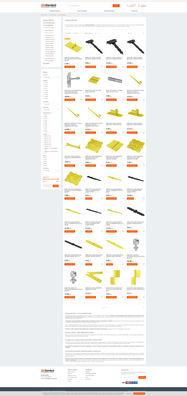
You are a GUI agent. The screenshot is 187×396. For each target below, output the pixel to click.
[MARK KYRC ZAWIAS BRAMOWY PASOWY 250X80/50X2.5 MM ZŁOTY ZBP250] (73, 211)
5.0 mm (46, 92)
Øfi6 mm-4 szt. (48, 142)
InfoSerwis (129, 391)
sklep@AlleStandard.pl (51, 378)
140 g (46, 129)
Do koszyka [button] (71, 66)
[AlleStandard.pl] (48, 6)
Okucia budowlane (109, 11)
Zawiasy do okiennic (50, 39)
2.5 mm (46, 94)
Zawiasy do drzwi (49, 37)
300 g (46, 125)
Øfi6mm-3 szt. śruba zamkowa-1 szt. (51, 152)
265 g (46, 121)
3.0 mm (46, 86)
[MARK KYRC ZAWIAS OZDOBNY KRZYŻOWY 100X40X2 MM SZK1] (94, 47)
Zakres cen (46, 177)
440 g (46, 116)
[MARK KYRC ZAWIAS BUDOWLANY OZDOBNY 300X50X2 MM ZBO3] (94, 244)
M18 (46, 163)
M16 (46, 159)
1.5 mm (46, 82)
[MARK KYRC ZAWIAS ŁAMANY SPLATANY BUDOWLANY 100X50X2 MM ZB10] (73, 47)
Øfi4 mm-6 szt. (48, 140)
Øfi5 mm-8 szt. (48, 136)
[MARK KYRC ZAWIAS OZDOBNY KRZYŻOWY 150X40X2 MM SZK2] (115, 47)
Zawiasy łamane (49, 43)
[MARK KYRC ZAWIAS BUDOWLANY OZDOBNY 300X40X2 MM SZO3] (73, 244)
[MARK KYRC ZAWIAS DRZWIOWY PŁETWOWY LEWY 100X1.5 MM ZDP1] (115, 277)
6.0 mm (46, 98)
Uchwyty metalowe (48, 30)
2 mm (46, 88)
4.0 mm (46, 96)
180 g (46, 123)
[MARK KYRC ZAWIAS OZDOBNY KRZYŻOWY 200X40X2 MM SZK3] (136, 47)
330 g (46, 131)
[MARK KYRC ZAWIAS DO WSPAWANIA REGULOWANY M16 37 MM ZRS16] (136, 244)
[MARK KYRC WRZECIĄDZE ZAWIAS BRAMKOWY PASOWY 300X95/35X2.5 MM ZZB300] (94, 113)
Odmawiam (128, 393)
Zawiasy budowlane (49, 32)
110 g (46, 127)
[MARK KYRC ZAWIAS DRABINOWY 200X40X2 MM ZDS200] (94, 277)
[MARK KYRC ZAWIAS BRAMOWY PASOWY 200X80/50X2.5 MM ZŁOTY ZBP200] (115, 179)
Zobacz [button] (89, 198)
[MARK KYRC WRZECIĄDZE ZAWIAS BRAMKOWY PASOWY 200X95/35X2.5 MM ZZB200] (136, 80)
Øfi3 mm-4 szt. (48, 146)
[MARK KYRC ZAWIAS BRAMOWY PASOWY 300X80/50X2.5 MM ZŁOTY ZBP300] (115, 211)
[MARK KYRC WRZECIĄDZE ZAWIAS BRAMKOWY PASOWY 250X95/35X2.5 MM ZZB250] (73, 113)
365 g (46, 118)
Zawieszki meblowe (49, 60)
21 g (46, 114)
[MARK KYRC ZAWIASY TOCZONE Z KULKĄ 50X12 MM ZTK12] (115, 80)
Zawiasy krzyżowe (49, 41)
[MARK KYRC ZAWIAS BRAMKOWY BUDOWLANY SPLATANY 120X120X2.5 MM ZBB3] (136, 146)
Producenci (134, 11)
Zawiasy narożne (49, 45)
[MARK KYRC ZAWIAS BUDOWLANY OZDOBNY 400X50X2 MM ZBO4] (115, 244)
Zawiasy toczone (49, 56)
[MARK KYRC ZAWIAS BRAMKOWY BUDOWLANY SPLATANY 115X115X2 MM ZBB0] (115, 146)
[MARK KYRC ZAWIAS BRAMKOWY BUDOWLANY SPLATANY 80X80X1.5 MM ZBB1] (73, 179)
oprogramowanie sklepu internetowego (139, 391)
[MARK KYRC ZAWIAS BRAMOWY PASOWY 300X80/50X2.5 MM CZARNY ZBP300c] (94, 211)
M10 (46, 157)
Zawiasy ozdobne (49, 47)
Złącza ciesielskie (82, 11)
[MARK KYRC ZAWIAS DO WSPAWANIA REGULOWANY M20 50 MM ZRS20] (73, 277)
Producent (46, 168)
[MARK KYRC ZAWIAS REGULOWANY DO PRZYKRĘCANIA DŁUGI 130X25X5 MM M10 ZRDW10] (73, 80)
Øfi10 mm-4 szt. (48, 144)
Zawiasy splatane (49, 53)
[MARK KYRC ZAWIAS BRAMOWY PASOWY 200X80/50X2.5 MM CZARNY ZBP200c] (94, 179)
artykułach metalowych (74, 325)
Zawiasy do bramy (49, 35)
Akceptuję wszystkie (139, 393)
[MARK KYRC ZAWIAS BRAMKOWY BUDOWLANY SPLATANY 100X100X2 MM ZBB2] (94, 146)
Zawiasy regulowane (50, 51)
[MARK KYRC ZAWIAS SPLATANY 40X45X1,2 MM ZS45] (94, 80)
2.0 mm (46, 84)
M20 (46, 161)
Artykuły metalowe (55, 11)
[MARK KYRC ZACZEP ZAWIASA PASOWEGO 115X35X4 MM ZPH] (115, 113)
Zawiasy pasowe (49, 49)
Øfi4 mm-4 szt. (48, 138)
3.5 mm (46, 90)
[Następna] (143, 33)
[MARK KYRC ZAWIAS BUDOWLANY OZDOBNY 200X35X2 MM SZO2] (136, 211)
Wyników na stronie (88, 33)
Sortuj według (68, 33)
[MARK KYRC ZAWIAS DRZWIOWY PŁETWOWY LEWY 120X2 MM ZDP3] (136, 277)
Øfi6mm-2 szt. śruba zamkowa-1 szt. (51, 149)
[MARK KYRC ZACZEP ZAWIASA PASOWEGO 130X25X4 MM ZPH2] (136, 113)
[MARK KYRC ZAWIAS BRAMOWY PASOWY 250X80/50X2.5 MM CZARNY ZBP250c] (136, 179)
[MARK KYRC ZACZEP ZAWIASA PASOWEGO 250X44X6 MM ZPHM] (73, 146)
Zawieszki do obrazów (49, 58)
